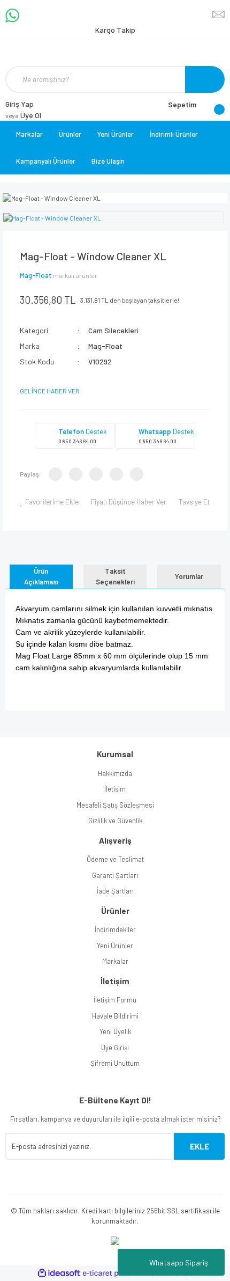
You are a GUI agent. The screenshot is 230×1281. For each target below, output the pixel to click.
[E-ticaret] (113, 1273)
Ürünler (70, 134)
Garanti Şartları (115, 875)
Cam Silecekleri (113, 330)
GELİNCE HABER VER (50, 390)
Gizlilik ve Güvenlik (115, 820)
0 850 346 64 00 (77, 441)
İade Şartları (115, 891)
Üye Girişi (115, 1047)
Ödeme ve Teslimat (115, 859)
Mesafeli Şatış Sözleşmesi (115, 805)
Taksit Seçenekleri (115, 576)
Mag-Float (36, 275)
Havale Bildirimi (115, 1016)
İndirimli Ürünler (174, 134)
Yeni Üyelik (115, 1031)
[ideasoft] (58, 1273)
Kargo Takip (115, 29)
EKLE (199, 1146)
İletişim (115, 789)
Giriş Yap (19, 103)
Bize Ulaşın (108, 161)
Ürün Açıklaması (41, 576)
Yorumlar (189, 576)
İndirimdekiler (115, 929)
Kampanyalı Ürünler (45, 161)
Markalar (29, 134)
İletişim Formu (115, 999)
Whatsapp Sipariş (178, 1262)
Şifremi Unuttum (115, 1063)
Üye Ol (23, 115)
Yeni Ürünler (115, 134)
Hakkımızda (115, 773)
